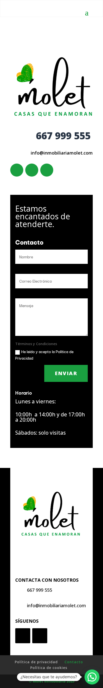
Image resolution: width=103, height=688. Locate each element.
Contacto (73, 661)
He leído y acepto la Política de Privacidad (44, 354)
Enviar (66, 373)
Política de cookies (48, 667)
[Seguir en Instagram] (46, 170)
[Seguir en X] (31, 170)
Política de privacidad (36, 661)
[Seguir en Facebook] (16, 170)
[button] (92, 676)
